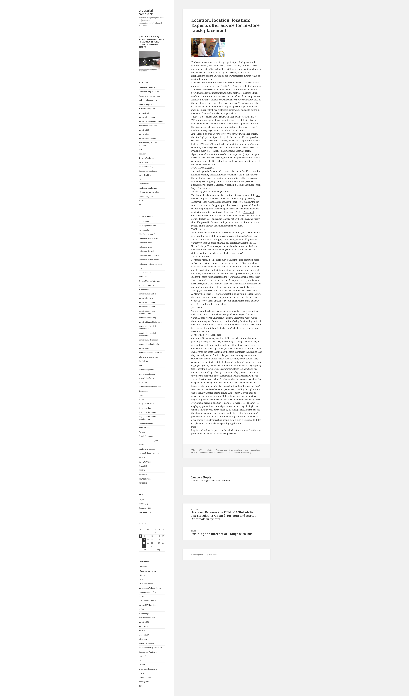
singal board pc (145, 408)
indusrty (201, 75)
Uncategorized (145, 682)
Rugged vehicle (145, 175)
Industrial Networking (148, 126)
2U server (143, 575)
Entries (143, 504)
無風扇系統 (143, 474)
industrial (206, 93)
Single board (144, 183)
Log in (141, 499)
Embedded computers (148, 87)
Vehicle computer (146, 196)
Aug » (159, 550)
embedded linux (145, 247)
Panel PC (142, 395)
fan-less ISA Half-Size (147, 605)
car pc (141, 596)
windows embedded (147, 449)
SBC (140, 179)
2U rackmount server (147, 571)
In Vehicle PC (144, 289)
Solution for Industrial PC (149, 192)
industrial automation (147, 294)
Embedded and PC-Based (149, 238)
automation (228, 116)
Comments (145, 508)
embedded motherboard (149, 255)
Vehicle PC (143, 445)
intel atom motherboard (148, 357)
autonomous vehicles (147, 592)
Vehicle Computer (146, 436)
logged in (208, 480)
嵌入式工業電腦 (144, 462)
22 (144, 543)
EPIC (140, 268)
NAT (140, 149)
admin (209, 450)
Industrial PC (144, 130)
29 (144, 546)
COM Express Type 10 (147, 601)
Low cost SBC (144, 635)
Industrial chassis (146, 298)
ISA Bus (142, 630)
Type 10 (142, 673)
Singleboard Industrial (148, 188)
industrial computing (147, 318)
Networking (144, 391)
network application (147, 374)
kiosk (196, 65)
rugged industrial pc (147, 404)
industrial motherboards (149, 344)
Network (142, 154)
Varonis (142, 432)
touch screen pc (145, 427)
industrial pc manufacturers (150, 352)
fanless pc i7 (143, 277)
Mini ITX (142, 365)
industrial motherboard (148, 340)
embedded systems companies (151, 264)
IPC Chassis (143, 626)
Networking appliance (148, 171)
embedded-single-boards (149, 91)
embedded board (146, 243)
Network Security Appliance (150, 647)
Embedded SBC (234, 452)
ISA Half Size (144, 361)
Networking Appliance (148, 652)
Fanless (141, 609)
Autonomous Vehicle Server (150, 588)
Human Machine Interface (149, 281)
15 (144, 539)
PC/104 (141, 399)
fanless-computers (146, 104)
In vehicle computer (147, 108)
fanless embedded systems (149, 100)
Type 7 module (145, 677)
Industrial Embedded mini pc (150, 322)
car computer (144, 221)
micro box (143, 639)
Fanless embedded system (149, 96)
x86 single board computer (150, 453)
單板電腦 (142, 457)
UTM (141, 686)
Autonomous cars (146, 584)
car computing (144, 230)
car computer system (147, 225)
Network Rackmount (147, 158)
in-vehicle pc (144, 613)
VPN (140, 205)
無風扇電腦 (143, 483)
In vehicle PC (144, 113)
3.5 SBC (142, 579)
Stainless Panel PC (146, 423)
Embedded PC (222, 452)
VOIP (141, 201)
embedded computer (243, 259)
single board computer (148, 412)
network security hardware (150, 387)
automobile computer (239, 450)
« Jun (144, 550)
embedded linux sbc (147, 251)
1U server (143, 566)
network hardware (146, 378)
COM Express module (147, 234)
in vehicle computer (147, 285)
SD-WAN (142, 665)
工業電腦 (142, 470)
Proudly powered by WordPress (204, 554)
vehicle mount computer (149, 440)
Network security (146, 162)
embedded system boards (149, 260)
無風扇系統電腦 (144, 479)
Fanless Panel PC (145, 272)
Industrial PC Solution (147, 138)
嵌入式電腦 (143, 466)
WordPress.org (145, 512)
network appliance (146, 370)
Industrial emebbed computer (151, 121)
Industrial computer (146, 12)
